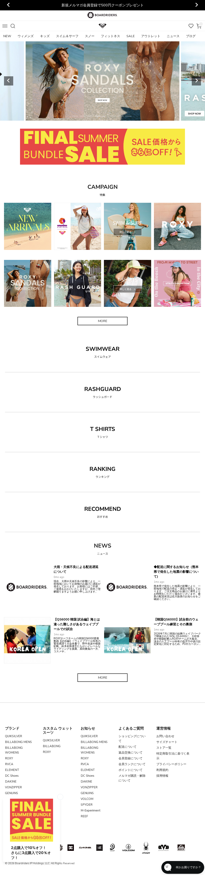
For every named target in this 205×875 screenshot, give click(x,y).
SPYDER (86, 805)
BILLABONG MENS (18, 742)
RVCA (9, 764)
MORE (102, 321)
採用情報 (162, 776)
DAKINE (10, 782)
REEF (84, 816)
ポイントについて (131, 770)
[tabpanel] (102, 81)
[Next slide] (196, 81)
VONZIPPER (13, 787)
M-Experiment (90, 810)
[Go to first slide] (196, 5)
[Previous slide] (8, 5)
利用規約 (162, 770)
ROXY (9, 758)
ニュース (173, 36)
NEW (7, 36)
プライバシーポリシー (171, 764)
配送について (128, 747)
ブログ (191, 36)
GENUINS (11, 793)
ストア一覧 (163, 748)
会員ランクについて (132, 764)
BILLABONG (51, 746)
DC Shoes (12, 776)
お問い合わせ (165, 736)
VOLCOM (87, 799)
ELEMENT (12, 770)
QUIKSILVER (13, 736)
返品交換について (131, 753)
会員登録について (131, 758)
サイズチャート (166, 742)
